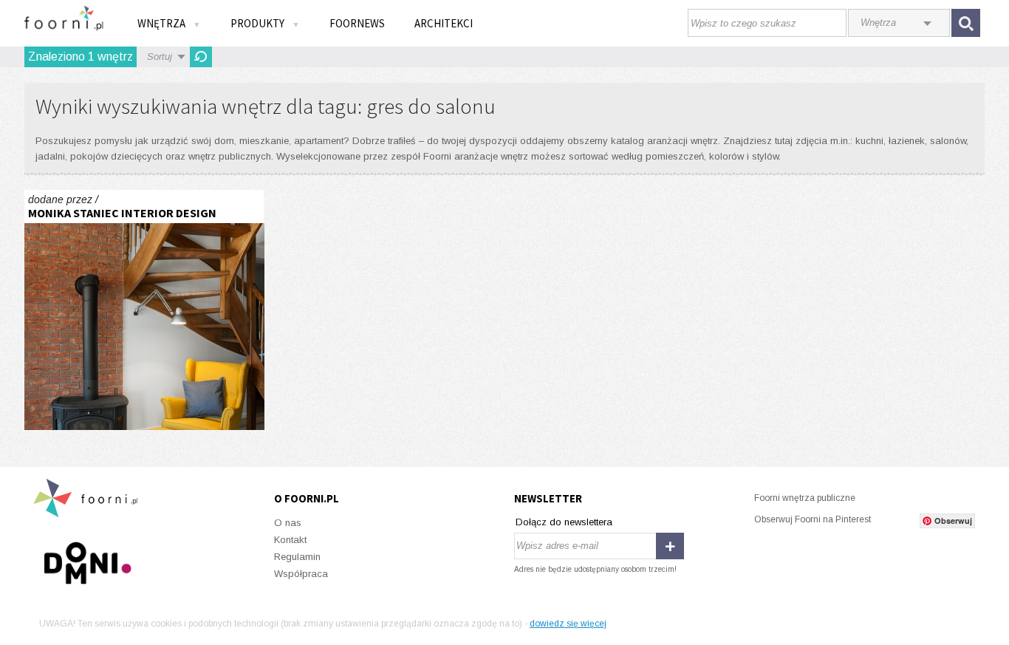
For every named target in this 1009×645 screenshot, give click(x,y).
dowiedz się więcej (568, 623)
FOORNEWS (357, 23)
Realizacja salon (144, 310)
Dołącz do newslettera (564, 522)
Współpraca (301, 573)
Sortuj (159, 56)
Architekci (443, 23)
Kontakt (290, 539)
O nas (287, 522)
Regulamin (297, 556)
